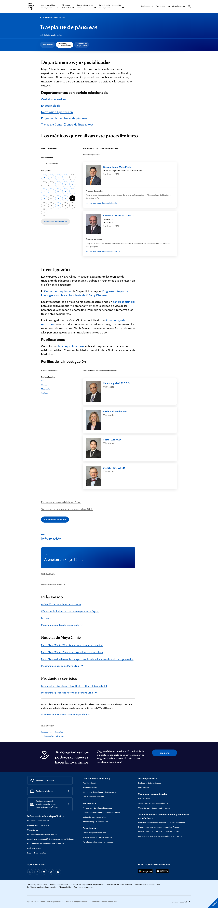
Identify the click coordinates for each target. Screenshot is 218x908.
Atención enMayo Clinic (82, 44)
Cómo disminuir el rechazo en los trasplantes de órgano (70, 611)
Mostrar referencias (51, 584)
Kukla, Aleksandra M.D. (115, 411)
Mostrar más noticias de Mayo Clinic (60, 665)
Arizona (44, 381)
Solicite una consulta (55, 519)
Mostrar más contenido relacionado (60, 624)
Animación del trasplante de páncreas (61, 604)
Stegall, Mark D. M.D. (114, 467)
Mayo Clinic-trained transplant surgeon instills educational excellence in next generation (87, 659)
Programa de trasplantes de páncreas (64, 118)
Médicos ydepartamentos (64, 44)
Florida (44, 385)
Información (48, 44)
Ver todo (44, 393)
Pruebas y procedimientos (54, 17)
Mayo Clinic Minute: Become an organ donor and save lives (72, 652)
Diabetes (46, 618)
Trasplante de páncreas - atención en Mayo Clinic (67, 509)
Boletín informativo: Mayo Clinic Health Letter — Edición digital (74, 685)
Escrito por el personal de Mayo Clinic (61, 502)
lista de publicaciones (71, 346)
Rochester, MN (52, 163)
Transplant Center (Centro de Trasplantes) (67, 124)
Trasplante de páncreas (68, 27)
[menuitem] (47, 45)
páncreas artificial (124, 302)
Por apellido (46, 170)
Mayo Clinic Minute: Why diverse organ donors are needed (72, 645)
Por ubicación (47, 157)
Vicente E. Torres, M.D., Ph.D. (118, 215)
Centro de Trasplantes (57, 291)
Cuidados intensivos (53, 99)
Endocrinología (50, 105)
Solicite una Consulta (53, 35)
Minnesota (45, 389)
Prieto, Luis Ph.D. (112, 439)
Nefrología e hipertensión (57, 112)
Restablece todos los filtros (55, 221)
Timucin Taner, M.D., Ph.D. (117, 166)
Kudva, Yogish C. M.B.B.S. (116, 383)
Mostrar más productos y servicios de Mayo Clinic (67, 692)
